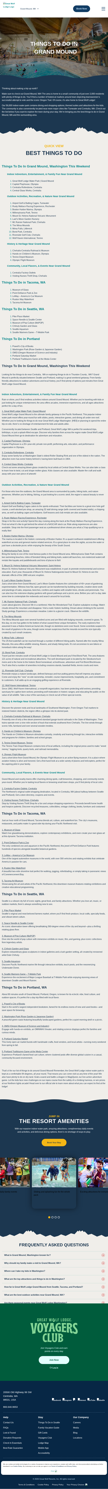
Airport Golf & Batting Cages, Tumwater (30, 203)
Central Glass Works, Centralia (26, 190)
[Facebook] (56, 1399)
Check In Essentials (12, 1443)
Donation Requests (12, 1438)
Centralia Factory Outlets (24, 273)
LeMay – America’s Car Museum (27, 296)
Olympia (20, 447)
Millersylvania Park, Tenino (25, 213)
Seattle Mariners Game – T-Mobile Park (30, 332)
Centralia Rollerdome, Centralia (27, 187)
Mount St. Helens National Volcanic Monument (34, 216)
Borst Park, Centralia (22, 232)
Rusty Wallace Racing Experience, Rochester (33, 206)
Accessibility (44, 1453)
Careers (77, 1422)
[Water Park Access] (54, 1183)
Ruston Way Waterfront (23, 299)
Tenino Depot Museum (22, 257)
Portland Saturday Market (24, 356)
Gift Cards (42, 1433)
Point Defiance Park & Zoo (24, 293)
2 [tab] (52, 1217)
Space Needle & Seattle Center (27, 320)
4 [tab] (58, 1217)
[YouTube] (91, 1399)
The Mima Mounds (21, 225)
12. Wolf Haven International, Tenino (19, 685)
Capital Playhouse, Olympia (25, 184)
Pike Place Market (20, 316)
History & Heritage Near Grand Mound (28, 244)
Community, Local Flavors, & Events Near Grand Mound (38, 266)
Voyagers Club (45, 1438)
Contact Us (8, 1422)
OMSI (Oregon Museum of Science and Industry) (34, 353)
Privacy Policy (72, 1466)
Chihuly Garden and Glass (24, 326)
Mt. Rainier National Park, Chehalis (28, 222)
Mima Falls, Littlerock (22, 228)
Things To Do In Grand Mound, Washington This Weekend (46, 166)
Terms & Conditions (57, 1466)
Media (76, 1428)
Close (52, 1471)
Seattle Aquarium (20, 329)
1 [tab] (49, 1217)
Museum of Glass (20, 290)
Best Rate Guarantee (13, 1448)
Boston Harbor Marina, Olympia (27, 209)
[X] (74, 1399)
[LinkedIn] (101, 1399)
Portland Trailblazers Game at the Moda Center (34, 359)
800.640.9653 (10, 1407)
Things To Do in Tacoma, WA (23, 282)
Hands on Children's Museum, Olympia (30, 254)
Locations (77, 1438)
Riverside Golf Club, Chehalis (26, 235)
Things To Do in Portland (21, 339)
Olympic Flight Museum (23, 260)
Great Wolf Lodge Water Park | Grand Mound (33, 181)
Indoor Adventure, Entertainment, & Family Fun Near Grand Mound (44, 174)
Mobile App (43, 1448)
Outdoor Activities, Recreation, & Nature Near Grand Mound (40, 196)
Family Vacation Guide (48, 1428)
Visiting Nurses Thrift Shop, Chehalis (29, 276)
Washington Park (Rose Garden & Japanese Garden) (37, 349)
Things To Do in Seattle (49, 1422)
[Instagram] (67, 1399)
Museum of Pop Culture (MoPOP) (28, 323)
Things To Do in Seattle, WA (23, 309)
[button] (103, 9)
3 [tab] (55, 1217)
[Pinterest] (82, 1399)
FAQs (5, 1428)
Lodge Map (43, 1443)
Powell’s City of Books (22, 346)
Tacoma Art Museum (21, 302)
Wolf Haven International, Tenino (27, 238)
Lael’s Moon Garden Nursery (25, 219)
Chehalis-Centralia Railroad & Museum (30, 250)
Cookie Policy (17, 1466)
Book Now (81, 9)
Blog (75, 1433)
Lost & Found (9, 1433)
